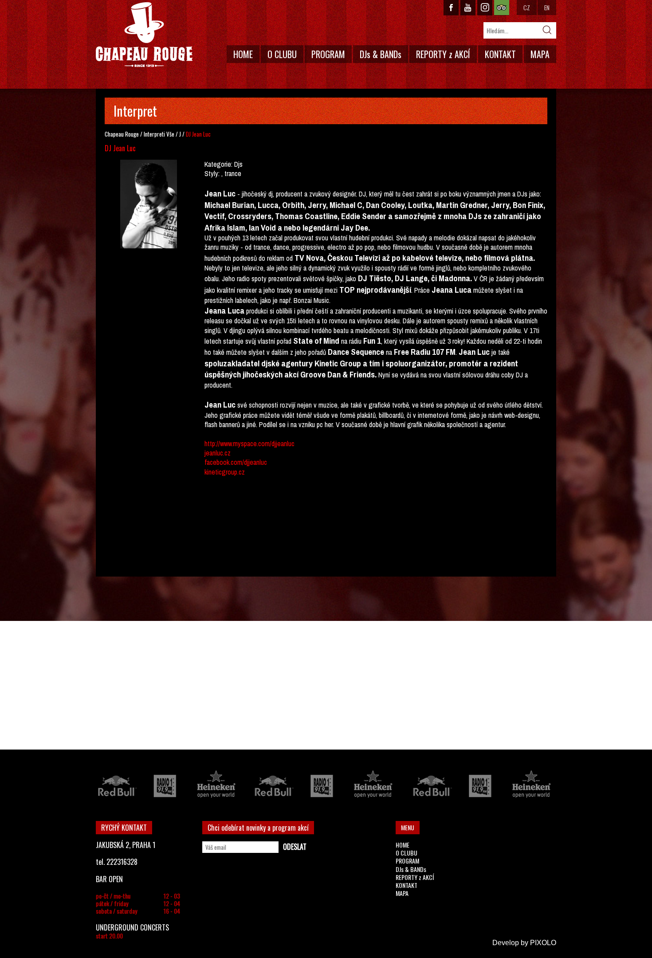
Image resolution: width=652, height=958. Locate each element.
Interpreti (154, 134)
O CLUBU (282, 54)
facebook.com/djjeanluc (235, 462)
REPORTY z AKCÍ (443, 54)
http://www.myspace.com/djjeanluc (249, 443)
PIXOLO (543, 942)
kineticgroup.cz (224, 472)
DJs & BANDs (380, 54)
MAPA (540, 54)
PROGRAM (328, 54)
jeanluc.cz (217, 453)
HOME (243, 54)
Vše (170, 134)
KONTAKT (500, 54)
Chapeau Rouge (122, 134)
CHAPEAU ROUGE (144, 34)
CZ (526, 7)
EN (547, 7)
